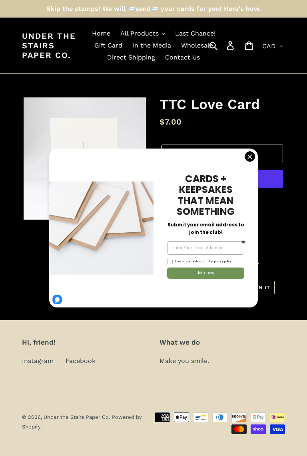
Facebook (81, 361)
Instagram (38, 361)
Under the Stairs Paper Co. (49, 45)
